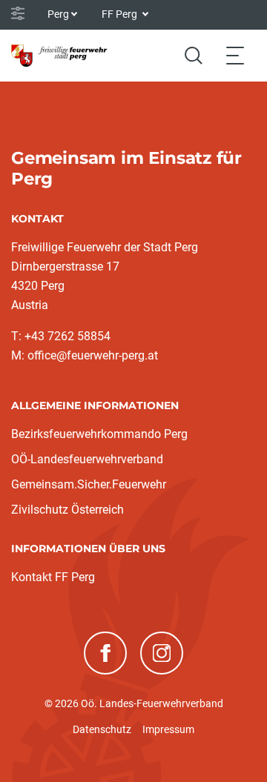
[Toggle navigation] (235, 55)
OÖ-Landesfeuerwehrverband (87, 459)
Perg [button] (58, 14)
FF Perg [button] (120, 14)
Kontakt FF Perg (53, 577)
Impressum (168, 729)
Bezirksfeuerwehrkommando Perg (99, 434)
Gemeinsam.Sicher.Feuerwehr (88, 484)
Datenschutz (102, 729)
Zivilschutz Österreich (67, 510)
